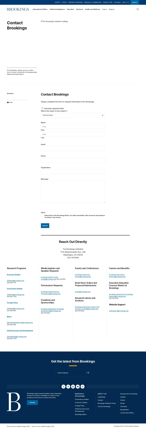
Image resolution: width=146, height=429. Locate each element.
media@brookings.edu (48, 279)
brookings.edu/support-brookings (52, 309)
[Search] (138, 9)
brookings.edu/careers (116, 274)
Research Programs (76, 2)
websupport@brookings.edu (118, 311)
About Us (125, 2)
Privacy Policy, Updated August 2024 (18, 426)
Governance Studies (82, 399)
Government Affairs (127, 413)
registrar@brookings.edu (117, 296)
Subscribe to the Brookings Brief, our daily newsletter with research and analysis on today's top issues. (74, 216)
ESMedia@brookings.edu (15, 281)
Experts (57, 2)
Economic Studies (81, 402)
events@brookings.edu (83, 277)
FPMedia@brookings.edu (15, 308)
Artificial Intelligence (57, 9)
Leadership (101, 397)
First (42, 130)
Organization (45, 167)
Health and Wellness (92, 9)
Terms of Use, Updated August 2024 (42, 426)
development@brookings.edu (51, 311)
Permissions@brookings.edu (50, 294)
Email (43, 144)
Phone (43, 156)
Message (45, 179)
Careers (100, 400)
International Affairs (40, 9)
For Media (117, 2)
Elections (79, 9)
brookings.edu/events (82, 274)
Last (42, 138)
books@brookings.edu (82, 292)
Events (64, 2)
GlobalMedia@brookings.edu (17, 337)
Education (70, 9)
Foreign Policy (80, 406)
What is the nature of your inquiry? (54, 111)
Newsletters (107, 2)
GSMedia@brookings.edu (15, 295)
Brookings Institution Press (107, 403)
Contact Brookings (104, 406)
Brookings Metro (80, 414)
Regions (111, 9)
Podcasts (123, 406)
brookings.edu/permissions (50, 292)
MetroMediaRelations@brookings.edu (20, 322)
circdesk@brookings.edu (89, 309)
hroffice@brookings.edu (117, 277)
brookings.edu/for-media (49, 277)
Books (122, 403)
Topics (104, 9)
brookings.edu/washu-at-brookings (121, 294)
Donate (134, 2)
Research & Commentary (93, 2)
